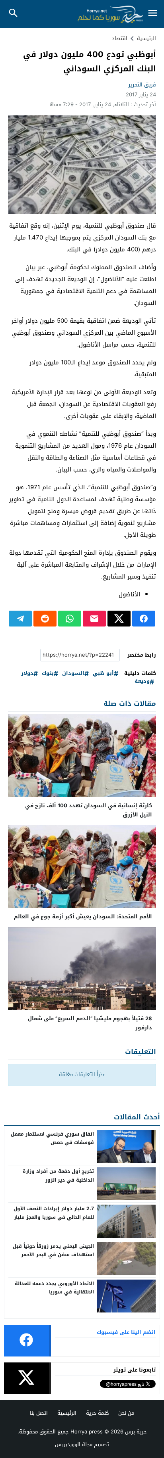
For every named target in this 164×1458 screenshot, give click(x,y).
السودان (73, 673)
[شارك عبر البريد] (94, 618)
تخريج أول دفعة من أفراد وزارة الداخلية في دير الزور (58, 1175)
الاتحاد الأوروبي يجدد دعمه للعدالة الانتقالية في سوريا (54, 1288)
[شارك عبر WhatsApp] (69, 618)
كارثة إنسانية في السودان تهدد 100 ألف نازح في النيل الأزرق (88, 810)
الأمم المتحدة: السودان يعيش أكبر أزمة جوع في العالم (83, 917)
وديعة (142, 681)
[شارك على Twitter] (119, 618)
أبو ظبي (103, 673)
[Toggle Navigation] (152, 13)
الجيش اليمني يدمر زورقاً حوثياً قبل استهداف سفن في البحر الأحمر (53, 1250)
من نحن (126, 1413)
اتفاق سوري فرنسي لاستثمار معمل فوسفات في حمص (52, 1138)
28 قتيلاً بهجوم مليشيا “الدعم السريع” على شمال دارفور (90, 1023)
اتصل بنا (39, 1413)
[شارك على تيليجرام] (20, 618)
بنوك (48, 673)
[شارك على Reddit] (45, 618)
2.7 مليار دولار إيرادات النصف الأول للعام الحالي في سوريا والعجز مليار (54, 1213)
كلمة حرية (97, 1413)
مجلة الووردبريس (73, 1444)
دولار (27, 673)
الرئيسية (66, 1413)
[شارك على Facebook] (143, 618)
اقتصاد (119, 38)
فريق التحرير (142, 85)
